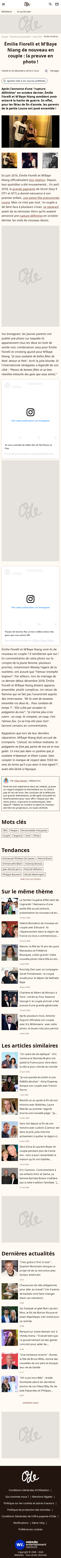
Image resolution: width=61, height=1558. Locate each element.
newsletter (57, 4)
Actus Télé (37, 36)
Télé (5, 830)
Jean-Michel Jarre (12, 869)
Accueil (5, 36)
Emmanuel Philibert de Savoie (18, 858)
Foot (28, 835)
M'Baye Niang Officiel (42, 640)
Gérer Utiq (38, 1523)
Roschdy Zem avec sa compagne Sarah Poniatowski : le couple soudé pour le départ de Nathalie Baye (39, 976)
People (14, 830)
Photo (37, 835)
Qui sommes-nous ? (17, 1496)
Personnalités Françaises (34, 830)
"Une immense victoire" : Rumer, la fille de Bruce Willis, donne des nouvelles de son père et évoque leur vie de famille (39, 1361)
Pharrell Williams (33, 869)
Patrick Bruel (44, 858)
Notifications (21, 1523)
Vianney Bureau (34, 863)
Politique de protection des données (28, 1509)
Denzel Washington (34, 874)
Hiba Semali (20, 780)
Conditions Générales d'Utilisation (29, 1490)
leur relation (37, 180)
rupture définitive (31, 216)
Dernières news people (20, 36)
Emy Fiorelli (38, 453)
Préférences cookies (30, 1529)
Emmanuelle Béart (12, 863)
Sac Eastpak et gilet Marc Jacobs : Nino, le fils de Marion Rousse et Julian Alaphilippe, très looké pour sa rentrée (39, 1315)
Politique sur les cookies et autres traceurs (29, 1503)
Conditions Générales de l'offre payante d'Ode (29, 1516)
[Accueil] (27, 4)
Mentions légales (42, 1496)
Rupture (18, 835)
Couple (6, 835)
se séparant (51, 207)
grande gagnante (24, 189)
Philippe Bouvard (12, 874)
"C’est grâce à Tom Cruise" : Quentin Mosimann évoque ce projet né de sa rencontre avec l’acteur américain (38, 1268)
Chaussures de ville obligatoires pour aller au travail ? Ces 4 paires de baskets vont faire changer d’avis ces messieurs (39, 1291)
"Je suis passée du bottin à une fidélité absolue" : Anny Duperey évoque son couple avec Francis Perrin (38, 1084)
